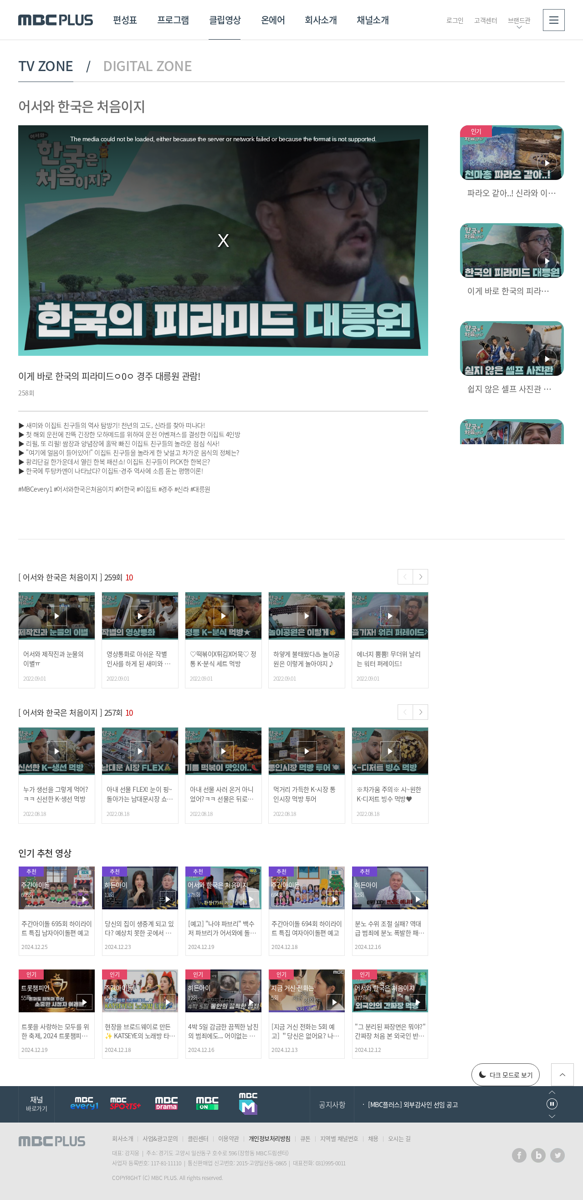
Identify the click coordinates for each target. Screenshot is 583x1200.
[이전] (405, 577)
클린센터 (198, 1138)
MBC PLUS (55, 20)
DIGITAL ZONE (147, 65)
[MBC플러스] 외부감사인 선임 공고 (413, 1104)
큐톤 (305, 1138)
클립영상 (225, 19)
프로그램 (173, 19)
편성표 (125, 19)
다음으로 (552, 1116)
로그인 (455, 20)
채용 (373, 1138)
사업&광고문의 (160, 1138)
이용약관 (228, 1138)
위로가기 (562, 1074)
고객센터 (485, 20)
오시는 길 (399, 1138)
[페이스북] (519, 1155)
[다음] (420, 577)
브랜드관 (519, 20)
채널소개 (373, 19)
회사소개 (321, 19)
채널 (36, 1103)
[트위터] (557, 1155)
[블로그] (538, 1155)
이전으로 (552, 1092)
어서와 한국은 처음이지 (81, 106)
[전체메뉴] (554, 20)
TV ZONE (45, 65)
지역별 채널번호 (339, 1138)
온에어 (273, 19)
